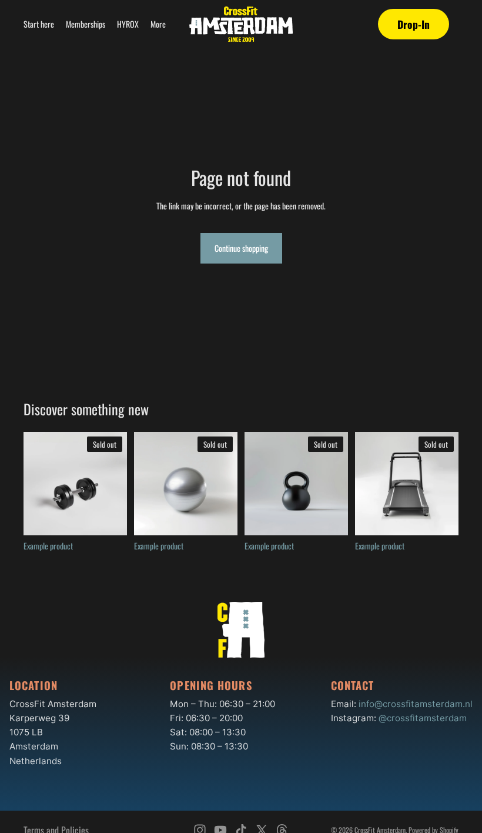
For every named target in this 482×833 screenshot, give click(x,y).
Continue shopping (241, 248)
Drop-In (413, 24)
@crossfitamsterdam (423, 718)
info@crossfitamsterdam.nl (416, 703)
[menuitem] (158, 24)
